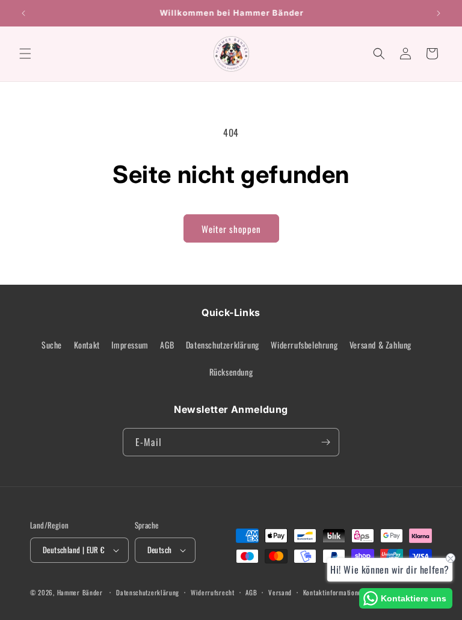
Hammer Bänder (80, 592)
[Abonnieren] (325, 442)
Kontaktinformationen (334, 592)
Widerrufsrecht (213, 592)
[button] (25, 53)
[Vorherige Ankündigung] (23, 13)
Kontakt (87, 344)
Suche (52, 344)
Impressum (129, 344)
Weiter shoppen (231, 228)
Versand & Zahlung (380, 344)
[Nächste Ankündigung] (438, 13)
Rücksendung (231, 371)
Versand (280, 592)
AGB (167, 344)
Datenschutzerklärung (222, 344)
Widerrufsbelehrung (304, 344)
